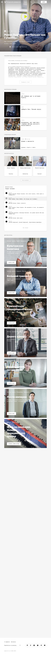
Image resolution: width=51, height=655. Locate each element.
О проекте (7, 641)
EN (37, 2)
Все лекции (25, 227)
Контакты (13, 641)
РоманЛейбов (13, 43)
